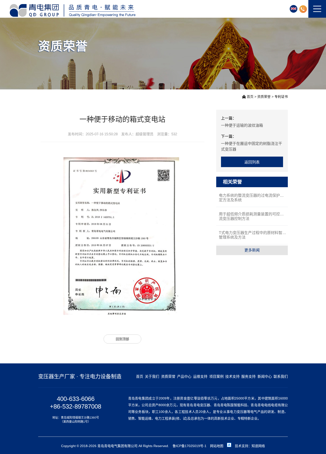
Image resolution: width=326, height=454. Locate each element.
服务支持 (248, 376)
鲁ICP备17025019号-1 (189, 446)
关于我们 (152, 376)
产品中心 (184, 376)
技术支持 (232, 376)
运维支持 (200, 376)
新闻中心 (265, 376)
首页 (250, 96)
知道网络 (258, 446)
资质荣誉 (264, 96)
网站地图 (216, 446)
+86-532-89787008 (75, 406)
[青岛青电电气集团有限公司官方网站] (72, 10)
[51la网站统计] (229, 446)
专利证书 (281, 96)
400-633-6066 (76, 398)
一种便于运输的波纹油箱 (242, 125)
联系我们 (280, 376)
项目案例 (216, 376)
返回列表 (252, 162)
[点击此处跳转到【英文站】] (293, 9)
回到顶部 (122, 339)
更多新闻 (252, 250)
